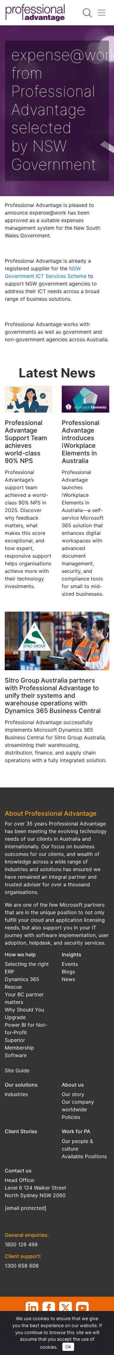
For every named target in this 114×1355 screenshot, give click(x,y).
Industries (16, 1094)
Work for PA (76, 1131)
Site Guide (17, 1070)
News (68, 979)
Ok (68, 1346)
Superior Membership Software (19, 1047)
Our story (73, 1094)
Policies (71, 1117)
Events (70, 964)
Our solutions (21, 1085)
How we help (20, 954)
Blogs (68, 971)
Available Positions (84, 1156)
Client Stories (21, 1131)
